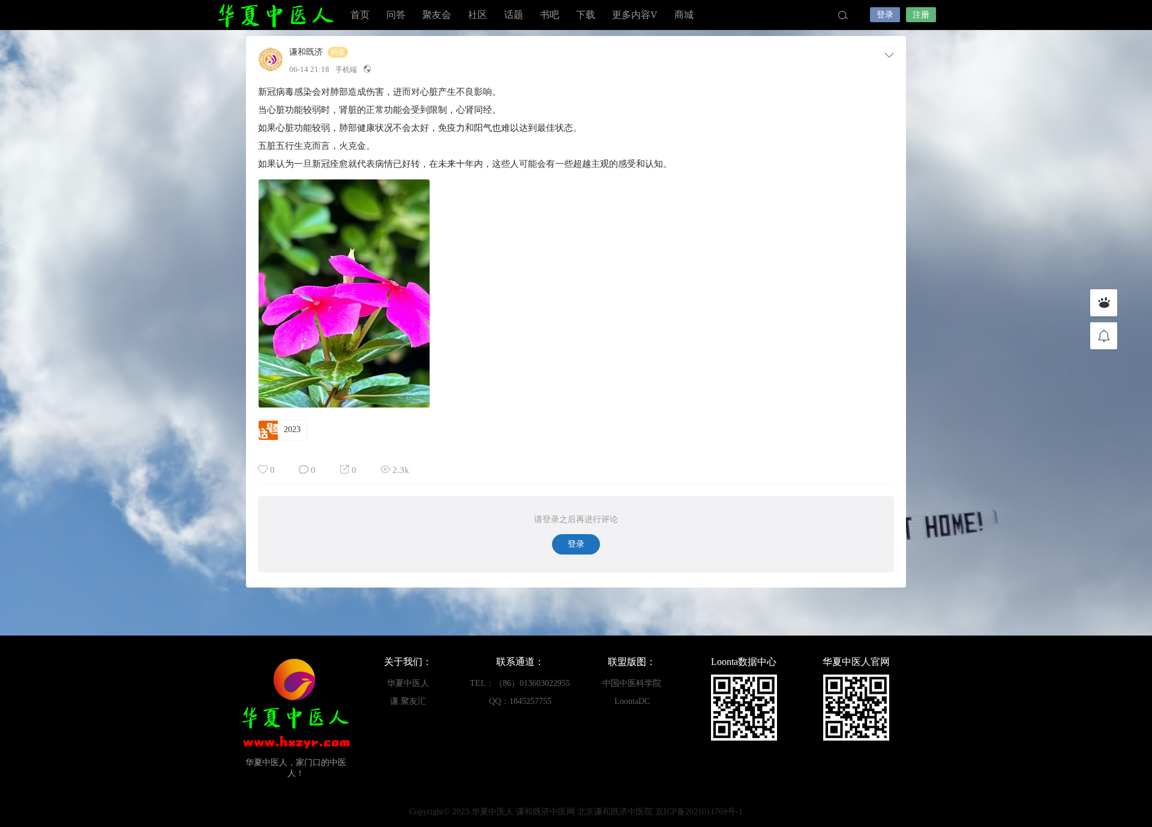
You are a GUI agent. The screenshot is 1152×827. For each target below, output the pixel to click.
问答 (396, 15)
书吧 (549, 15)
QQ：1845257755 (520, 701)
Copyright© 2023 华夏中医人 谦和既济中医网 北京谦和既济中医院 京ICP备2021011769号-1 (576, 811)
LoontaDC (632, 701)
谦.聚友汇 (408, 701)
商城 (684, 15)
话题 (513, 15)
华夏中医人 (276, 15)
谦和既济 (306, 52)
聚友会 (436, 15)
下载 (585, 15)
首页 (360, 15)
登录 (885, 14)
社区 (477, 15)
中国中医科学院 (631, 683)
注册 (921, 14)
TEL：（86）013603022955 (520, 683)
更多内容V (635, 15)
